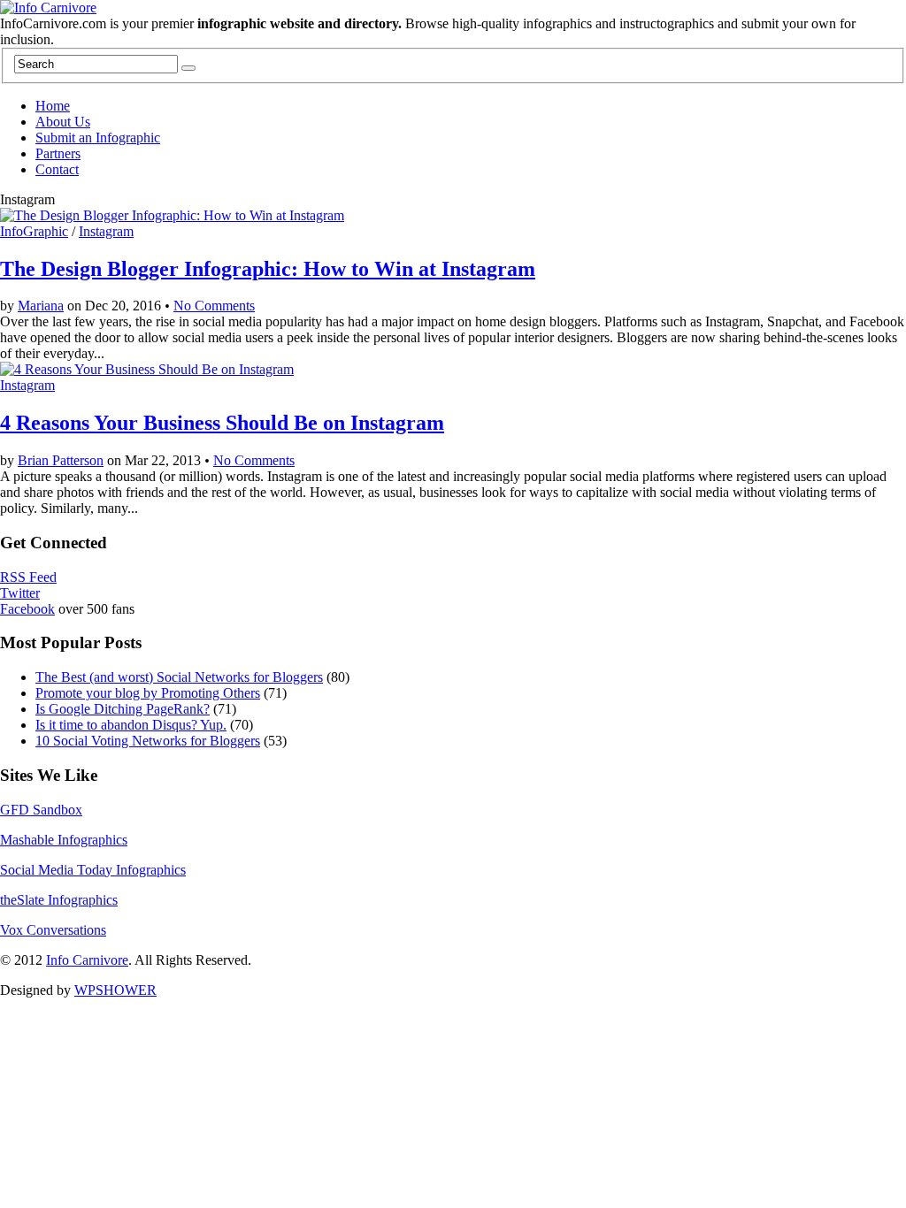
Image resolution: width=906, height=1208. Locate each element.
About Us (62, 121)
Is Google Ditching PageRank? (122, 708)
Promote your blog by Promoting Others (147, 692)
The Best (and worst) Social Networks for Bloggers (179, 676)
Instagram (106, 231)
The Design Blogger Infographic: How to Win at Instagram (267, 268)
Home (52, 105)
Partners (58, 153)
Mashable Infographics (63, 839)
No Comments (214, 305)
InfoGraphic (34, 231)
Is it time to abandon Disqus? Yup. (130, 724)
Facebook (27, 608)
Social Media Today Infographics (93, 869)
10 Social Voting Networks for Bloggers (147, 740)
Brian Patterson (61, 460)
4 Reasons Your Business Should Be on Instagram (222, 422)
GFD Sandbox (41, 809)
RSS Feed (28, 577)
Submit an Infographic (97, 137)
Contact (57, 169)
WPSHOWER (115, 990)
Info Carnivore (87, 959)
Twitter (20, 592)
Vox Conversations (53, 929)
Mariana (41, 305)
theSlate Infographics (59, 899)
